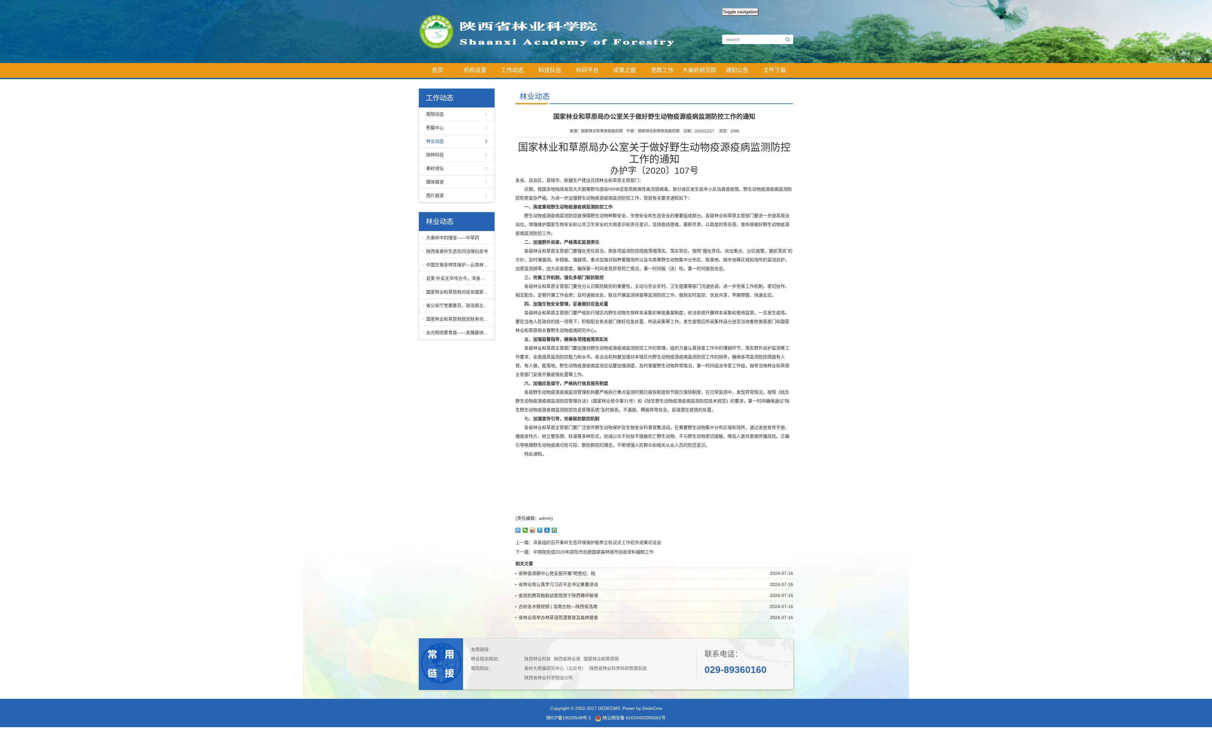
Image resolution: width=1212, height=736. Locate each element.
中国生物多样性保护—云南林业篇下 (458, 264)
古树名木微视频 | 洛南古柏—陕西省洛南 (558, 606)
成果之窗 (624, 70)
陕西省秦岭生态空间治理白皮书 (457, 251)
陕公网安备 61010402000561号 (633, 717)
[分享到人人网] (547, 530)
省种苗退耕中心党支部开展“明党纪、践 (557, 573)
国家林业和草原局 (601, 658)
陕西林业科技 (537, 658)
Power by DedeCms (642, 708)
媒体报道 (435, 181)
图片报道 (435, 195)
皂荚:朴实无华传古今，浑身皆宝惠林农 (458, 278)
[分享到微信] (525, 530)
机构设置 (475, 70)
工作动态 (512, 70)
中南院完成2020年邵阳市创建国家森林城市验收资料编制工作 (593, 551)
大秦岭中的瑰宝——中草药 (452, 237)
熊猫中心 (435, 127)
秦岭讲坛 (435, 168)
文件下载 (774, 70)
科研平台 (587, 70)
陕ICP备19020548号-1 (568, 717)
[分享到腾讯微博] (540, 530)
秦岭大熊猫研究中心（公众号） (555, 668)
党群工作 (662, 70)
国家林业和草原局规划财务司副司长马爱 (458, 319)
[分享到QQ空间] (554, 530)
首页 (437, 70)
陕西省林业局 (567, 658)
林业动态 (435, 141)
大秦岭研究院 (699, 70)
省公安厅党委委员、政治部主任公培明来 (458, 305)
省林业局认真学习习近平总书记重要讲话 (558, 584)
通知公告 (737, 70)
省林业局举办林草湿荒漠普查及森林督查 (558, 617)
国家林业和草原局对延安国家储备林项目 (458, 291)
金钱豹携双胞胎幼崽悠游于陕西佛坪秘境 (558, 595)
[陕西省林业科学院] (552, 31)
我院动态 (435, 114)
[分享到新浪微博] (532, 530)
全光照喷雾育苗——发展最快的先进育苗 (458, 332)
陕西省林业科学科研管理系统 (618, 668)
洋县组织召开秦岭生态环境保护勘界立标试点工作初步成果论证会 (597, 542)
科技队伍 (549, 70)
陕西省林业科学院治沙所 (548, 677)
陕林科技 (435, 154)
